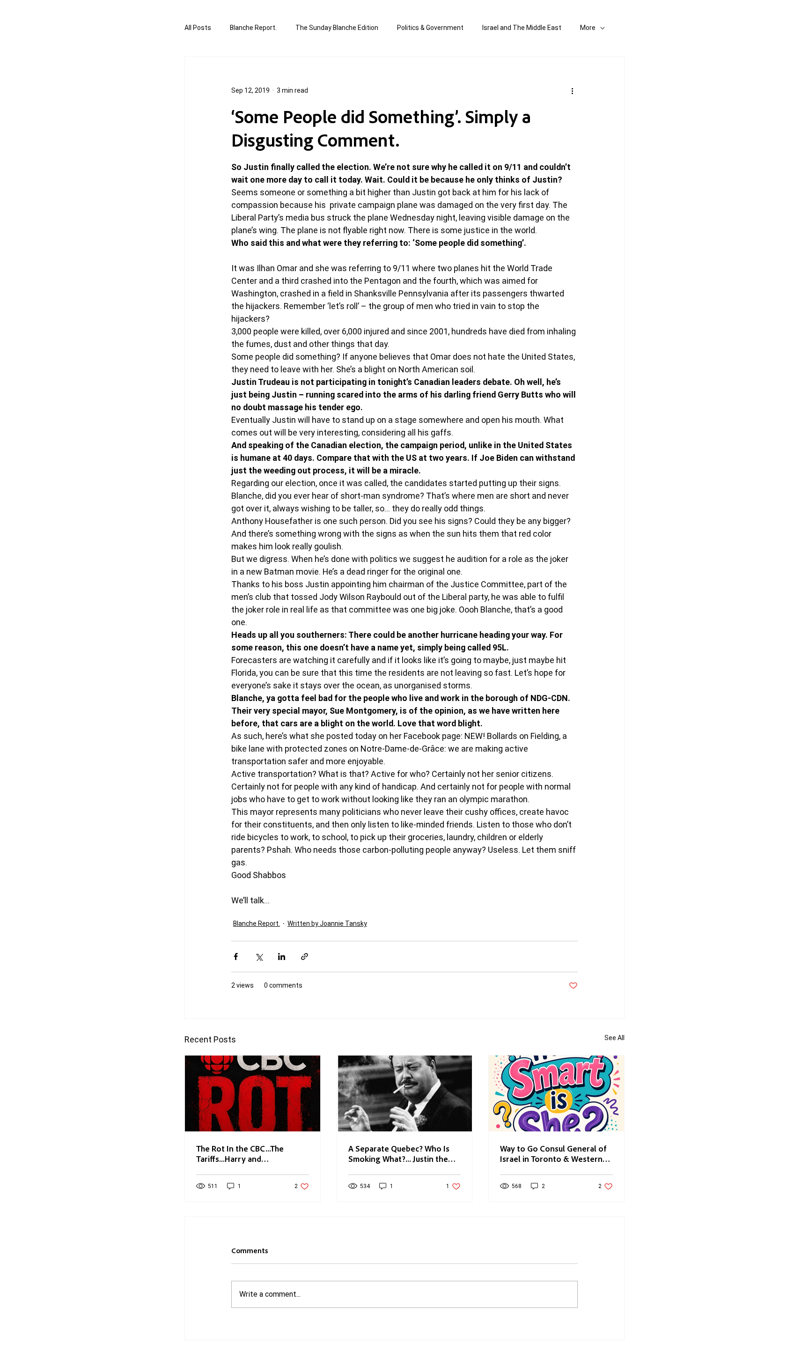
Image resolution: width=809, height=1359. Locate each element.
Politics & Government (430, 27)
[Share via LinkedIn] (281, 956)
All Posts (197, 27)
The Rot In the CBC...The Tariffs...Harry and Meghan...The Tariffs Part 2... (247, 1153)
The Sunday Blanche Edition (336, 27)
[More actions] (572, 90)
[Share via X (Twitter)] (258, 956)
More (588, 27)
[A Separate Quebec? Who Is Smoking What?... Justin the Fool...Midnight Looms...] (404, 1093)
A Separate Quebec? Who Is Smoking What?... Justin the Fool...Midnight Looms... (398, 1153)
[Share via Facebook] (235, 956)
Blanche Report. (253, 27)
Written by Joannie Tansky (327, 923)
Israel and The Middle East (521, 27)
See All (614, 1037)
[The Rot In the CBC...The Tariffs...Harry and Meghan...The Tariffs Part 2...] (252, 1093)
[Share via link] (304, 956)
